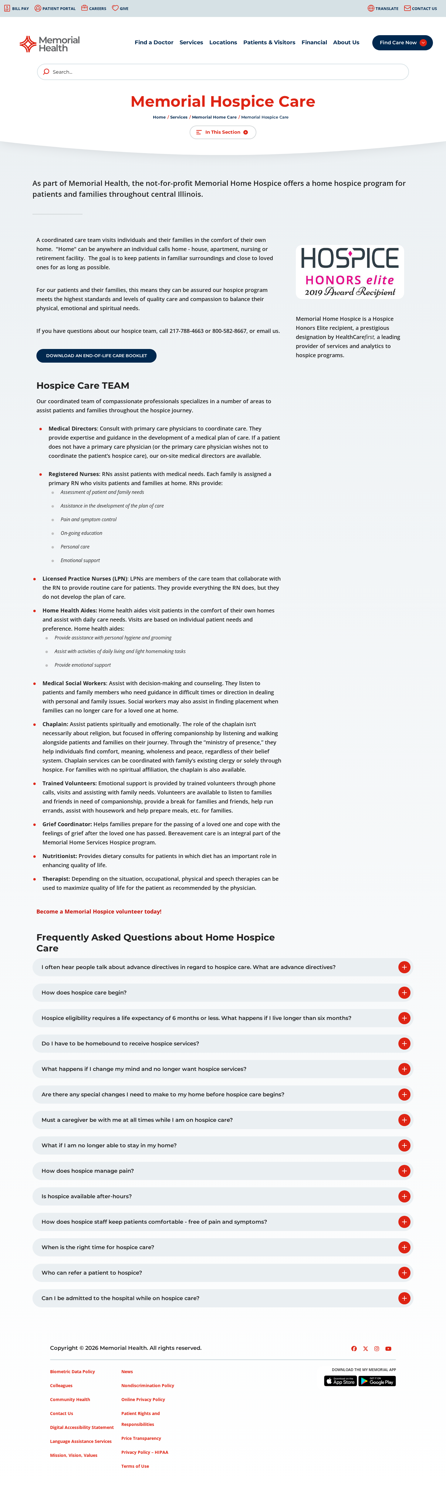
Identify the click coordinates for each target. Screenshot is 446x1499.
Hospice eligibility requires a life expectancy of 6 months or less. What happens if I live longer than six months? (196, 1018)
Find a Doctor (154, 42)
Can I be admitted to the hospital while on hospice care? (120, 1298)
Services (191, 42)
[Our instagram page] (376, 1348)
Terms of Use (135, 1466)
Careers (97, 8)
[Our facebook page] (354, 1348)
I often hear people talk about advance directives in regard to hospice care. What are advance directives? (189, 967)
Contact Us (424, 8)
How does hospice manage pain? (88, 1171)
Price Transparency (141, 1438)
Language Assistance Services (81, 1441)
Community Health (70, 1399)
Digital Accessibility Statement (82, 1427)
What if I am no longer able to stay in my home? (109, 1145)
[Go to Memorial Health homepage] (50, 44)
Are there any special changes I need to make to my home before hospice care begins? (163, 1094)
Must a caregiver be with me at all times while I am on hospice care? (137, 1120)
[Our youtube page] (388, 1348)
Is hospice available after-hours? (87, 1196)
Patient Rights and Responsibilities (140, 1418)
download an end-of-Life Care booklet (96, 355)
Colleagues (61, 1385)
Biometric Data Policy (72, 1371)
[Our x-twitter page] (365, 1348)
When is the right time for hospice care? (98, 1247)
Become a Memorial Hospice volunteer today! (98, 911)
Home (159, 117)
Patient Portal (59, 8)
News (127, 1371)
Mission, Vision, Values (73, 1455)
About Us (346, 42)
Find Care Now (398, 42)
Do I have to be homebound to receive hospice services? (120, 1043)
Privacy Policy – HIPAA (144, 1452)
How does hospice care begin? (84, 992)
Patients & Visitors (269, 42)
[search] (46, 72)
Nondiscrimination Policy (147, 1385)
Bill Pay (20, 8)
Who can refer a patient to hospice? (92, 1272)
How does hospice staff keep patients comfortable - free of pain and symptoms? (154, 1222)
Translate (387, 8)
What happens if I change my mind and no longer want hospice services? (144, 1069)
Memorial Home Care (214, 117)
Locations (223, 42)
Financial (314, 42)
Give (124, 8)
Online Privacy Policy (143, 1399)
